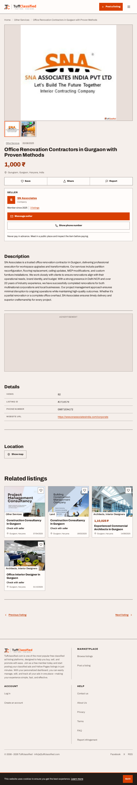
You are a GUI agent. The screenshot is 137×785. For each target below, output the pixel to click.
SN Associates (27, 198)
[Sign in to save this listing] (41, 490)
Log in (7, 693)
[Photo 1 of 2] (12, 129)
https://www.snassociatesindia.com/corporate (83, 417)
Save (28, 181)
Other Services (12, 143)
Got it (127, 779)
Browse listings (85, 656)
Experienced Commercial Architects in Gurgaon (111, 527)
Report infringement (87, 740)
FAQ (79, 730)
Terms (80, 721)
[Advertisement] (68, 344)
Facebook (115, 754)
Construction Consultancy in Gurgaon (24, 522)
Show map (17, 454)
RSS (130, 754)
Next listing (121, 615)
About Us (82, 703)
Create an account (13, 703)
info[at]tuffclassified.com (47, 754)
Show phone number (70, 225)
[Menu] (129, 7)
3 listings (34, 208)
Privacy (81, 712)
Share (70, 181)
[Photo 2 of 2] (28, 129)
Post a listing (83, 665)
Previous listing (17, 615)
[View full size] (68, 73)
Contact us (82, 693)
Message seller (23, 216)
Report (113, 181)
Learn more (77, 779)
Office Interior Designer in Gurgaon (23, 576)
